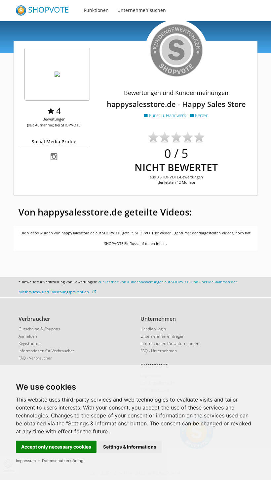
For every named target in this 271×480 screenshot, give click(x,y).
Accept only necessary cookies (56, 447)
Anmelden (28, 336)
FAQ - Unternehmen (158, 351)
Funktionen (96, 10)
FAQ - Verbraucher (35, 358)
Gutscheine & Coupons (39, 329)
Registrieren (30, 343)
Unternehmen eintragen (162, 336)
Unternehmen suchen (141, 10)
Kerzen (201, 115)
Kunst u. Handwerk (167, 115)
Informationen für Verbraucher (46, 351)
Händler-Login (153, 329)
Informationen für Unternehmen (169, 343)
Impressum (26, 460)
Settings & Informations (129, 447)
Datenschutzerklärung (62, 460)
